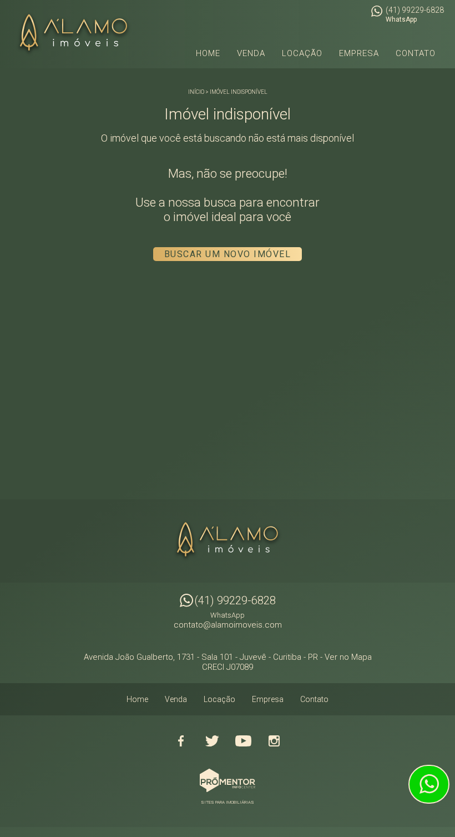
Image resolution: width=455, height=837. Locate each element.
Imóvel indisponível (238, 92)
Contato (416, 53)
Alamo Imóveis (227, 541)
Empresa (359, 53)
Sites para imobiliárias (227, 802)
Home (208, 53)
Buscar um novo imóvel (227, 254)
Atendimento (428, 784)
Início (196, 92)
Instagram (274, 741)
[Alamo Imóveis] (73, 34)
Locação (302, 53)
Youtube (243, 741)
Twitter (212, 741)
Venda (251, 53)
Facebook (181, 741)
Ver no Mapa (348, 657)
